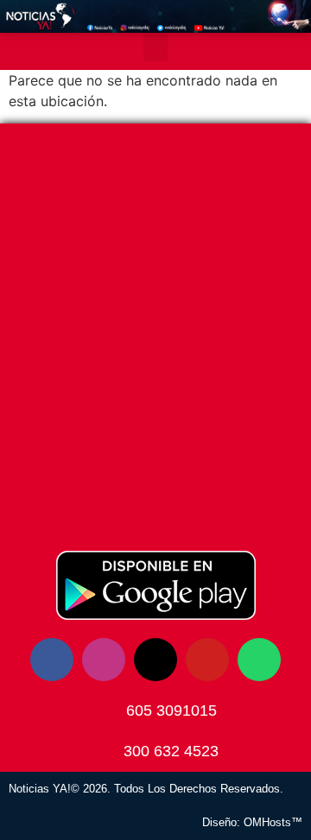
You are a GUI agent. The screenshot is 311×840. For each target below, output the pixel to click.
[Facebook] (51, 659)
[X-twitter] (155, 659)
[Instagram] (103, 659)
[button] (155, 47)
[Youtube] (207, 659)
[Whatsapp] (259, 659)
